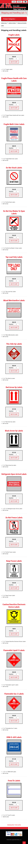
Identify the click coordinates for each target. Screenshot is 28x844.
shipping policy (10, 824)
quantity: (11, 58)
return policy (18, 824)
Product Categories (9, 19)
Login (14, 1)
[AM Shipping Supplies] (13, 7)
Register (19, 1)
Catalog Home (4, 23)
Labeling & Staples (12, 23)
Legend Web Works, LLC (16, 839)
